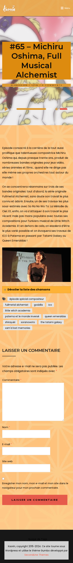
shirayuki (10, 322)
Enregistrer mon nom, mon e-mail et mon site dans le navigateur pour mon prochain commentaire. (35, 485)
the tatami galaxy (51, 322)
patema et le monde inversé (22, 316)
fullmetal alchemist (16, 304)
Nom (6, 427)
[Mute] (57, 109)
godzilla (38, 304)
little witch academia (17, 310)
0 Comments (52, 85)
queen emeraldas (55, 316)
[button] (36, 289)
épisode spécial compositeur (27, 299)
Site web (7, 461)
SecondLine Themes (36, 555)
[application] (36, 109)
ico (50, 304)
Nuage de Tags (37, 539)
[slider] (64, 111)
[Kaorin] (9, 8)
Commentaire (11, 380)
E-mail (7, 444)
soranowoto (28, 322)
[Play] (6, 109)
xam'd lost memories (17, 328)
